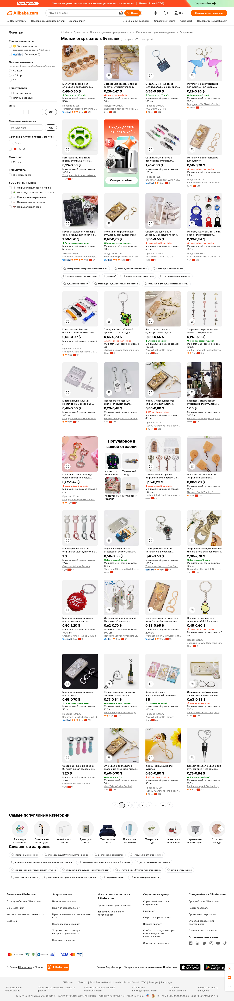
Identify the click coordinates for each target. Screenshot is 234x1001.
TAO (143, 982)
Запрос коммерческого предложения (111, 913)
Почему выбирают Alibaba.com (24, 901)
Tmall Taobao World (100, 982)
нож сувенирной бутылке (146, 877)
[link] (229, 968)
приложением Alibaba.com (161, 967)
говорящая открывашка (26, 877)
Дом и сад (79, 32)
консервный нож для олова (177, 276)
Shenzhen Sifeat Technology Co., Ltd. (121, 108)
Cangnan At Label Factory (76, 566)
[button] (121, 13)
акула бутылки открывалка (169, 269)
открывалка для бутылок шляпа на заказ (68, 855)
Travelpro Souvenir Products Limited (121, 635)
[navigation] (33, 419)
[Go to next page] (170, 805)
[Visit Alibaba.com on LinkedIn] (197, 943)
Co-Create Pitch (15, 907)
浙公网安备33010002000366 (173, 996)
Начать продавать (198, 907)
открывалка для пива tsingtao (148, 855)
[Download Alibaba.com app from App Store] (190, 967)
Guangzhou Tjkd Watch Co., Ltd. (204, 569)
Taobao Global (131, 982)
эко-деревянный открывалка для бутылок (35, 870)
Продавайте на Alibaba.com (204, 901)
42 (163, 805)
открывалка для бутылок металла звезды (167, 284)
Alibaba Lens (25, 967)
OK (51, 112)
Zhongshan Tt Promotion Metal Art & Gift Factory (80, 175)
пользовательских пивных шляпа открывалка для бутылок (43, 862)
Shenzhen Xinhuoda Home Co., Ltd (80, 351)
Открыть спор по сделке (156, 917)
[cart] (166, 13)
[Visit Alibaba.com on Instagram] (211, 943)
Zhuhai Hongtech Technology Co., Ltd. (205, 350)
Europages (167, 982)
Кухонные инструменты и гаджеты (155, 32)
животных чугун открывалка (140, 276)
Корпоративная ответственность (25, 914)
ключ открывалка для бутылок (155, 862)
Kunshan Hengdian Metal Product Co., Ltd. (121, 418)
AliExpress (68, 982)
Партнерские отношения (203, 930)
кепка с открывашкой (181, 870)
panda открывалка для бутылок (82, 276)
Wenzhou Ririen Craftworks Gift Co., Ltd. (163, 635)
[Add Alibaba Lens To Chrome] (58, 967)
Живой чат (149, 911)
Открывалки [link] (186, 32)
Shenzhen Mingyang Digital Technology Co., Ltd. (121, 569)
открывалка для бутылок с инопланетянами (87, 870)
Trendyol (153, 982)
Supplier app (113, 967)
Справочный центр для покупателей (156, 903)
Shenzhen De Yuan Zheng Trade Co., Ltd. (205, 182)
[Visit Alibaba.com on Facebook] (191, 943)
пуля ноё (111, 276)
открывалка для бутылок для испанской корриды (106, 862)
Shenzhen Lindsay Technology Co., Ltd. (80, 256)
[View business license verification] (148, 996)
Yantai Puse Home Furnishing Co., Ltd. (80, 108)
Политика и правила (63, 940)
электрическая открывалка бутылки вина (87, 269)
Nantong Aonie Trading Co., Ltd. (203, 492)
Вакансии (12, 920)
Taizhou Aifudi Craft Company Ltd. (163, 495)
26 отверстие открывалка (111, 855)
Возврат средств (152, 924)
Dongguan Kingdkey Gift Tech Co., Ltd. (80, 499)
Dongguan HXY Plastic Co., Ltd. (203, 104)
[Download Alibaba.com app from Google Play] (215, 967)
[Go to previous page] (115, 805)
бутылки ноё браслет (77, 284)
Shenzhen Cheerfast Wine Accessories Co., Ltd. (163, 179)
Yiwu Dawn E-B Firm (156, 108)
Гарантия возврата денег (65, 907)
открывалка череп (115, 877)
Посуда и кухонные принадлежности (110, 32)
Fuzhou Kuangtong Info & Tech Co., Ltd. (163, 425)
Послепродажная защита (66, 924)
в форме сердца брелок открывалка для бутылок (72, 877)
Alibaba (65, 32)
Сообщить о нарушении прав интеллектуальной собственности (159, 933)
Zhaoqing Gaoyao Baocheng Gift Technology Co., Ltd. (121, 350)
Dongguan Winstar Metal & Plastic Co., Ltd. (80, 418)
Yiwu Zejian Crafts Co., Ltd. (159, 256)
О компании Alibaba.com (21, 894)
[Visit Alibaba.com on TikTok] (225, 943)
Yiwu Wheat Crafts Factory (159, 350)
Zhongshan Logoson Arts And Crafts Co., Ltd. (163, 566)
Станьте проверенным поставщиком (201, 922)
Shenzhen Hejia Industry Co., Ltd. (121, 256)
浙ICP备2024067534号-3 (204, 996)
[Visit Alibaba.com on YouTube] (218, 943)
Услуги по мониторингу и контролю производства (66, 932)
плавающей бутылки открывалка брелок (118, 284)
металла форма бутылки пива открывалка (140, 870)
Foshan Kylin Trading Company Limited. (205, 418)
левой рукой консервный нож (132, 269)
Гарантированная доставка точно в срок (71, 916)
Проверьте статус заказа (202, 914)
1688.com (82, 982)
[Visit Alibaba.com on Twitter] (204, 943)
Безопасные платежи (64, 901)
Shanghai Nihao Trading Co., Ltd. (79, 635)
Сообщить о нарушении (156, 943)
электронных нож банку (26, 855)
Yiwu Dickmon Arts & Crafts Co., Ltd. (205, 256)
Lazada (117, 982)
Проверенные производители (114, 905)
